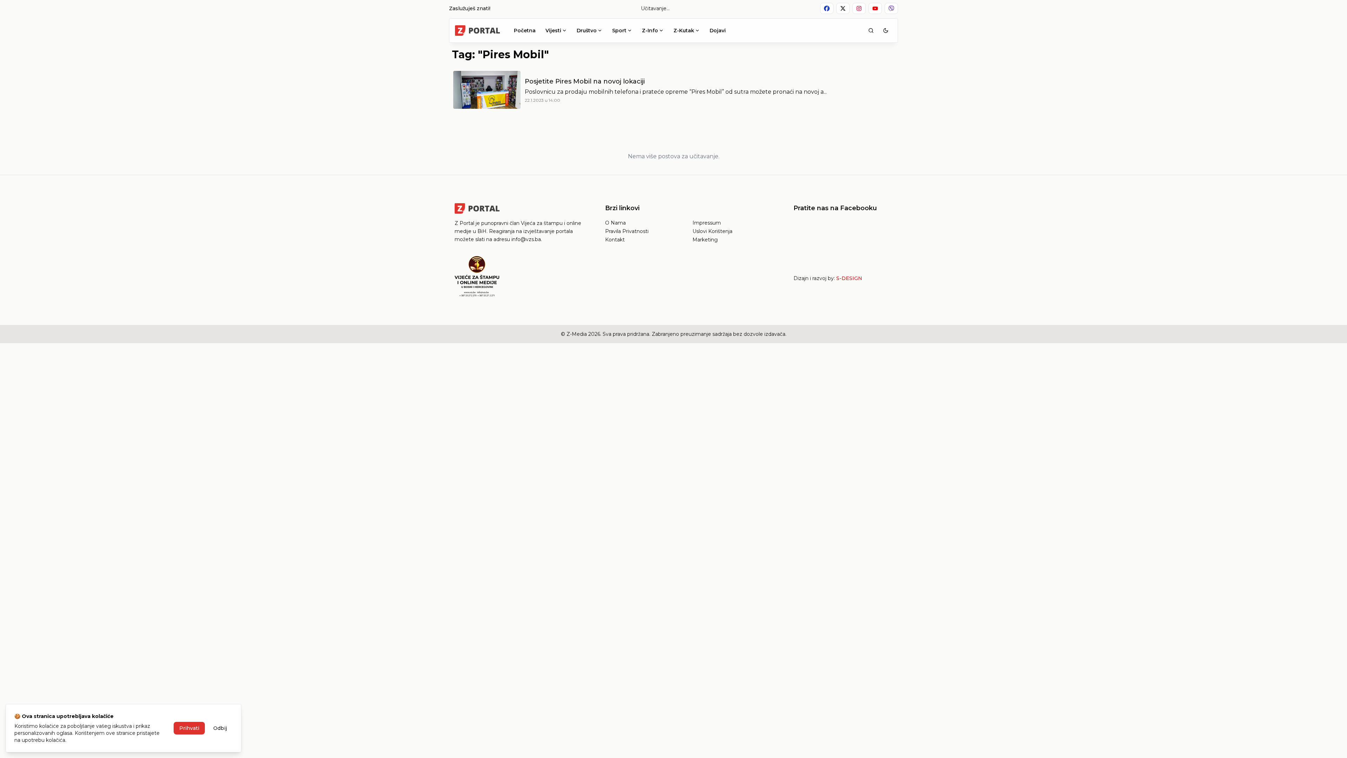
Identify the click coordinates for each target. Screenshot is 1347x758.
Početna (525, 30)
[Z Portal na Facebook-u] (826, 8)
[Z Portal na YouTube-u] (875, 8)
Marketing (705, 240)
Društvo (587, 30)
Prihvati (189, 728)
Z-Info (650, 30)
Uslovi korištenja (712, 231)
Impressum (706, 223)
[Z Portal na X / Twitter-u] (843, 8)
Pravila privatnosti (627, 231)
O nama (615, 223)
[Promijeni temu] (885, 30)
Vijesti (553, 30)
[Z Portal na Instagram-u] (859, 8)
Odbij (220, 728)
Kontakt (615, 240)
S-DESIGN (849, 278)
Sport (619, 30)
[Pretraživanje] (871, 30)
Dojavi (718, 30)
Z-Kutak (684, 30)
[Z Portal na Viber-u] (891, 8)
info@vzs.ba (526, 239)
